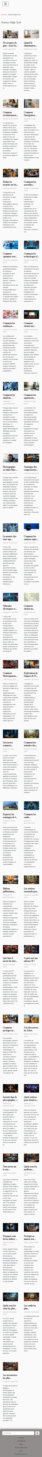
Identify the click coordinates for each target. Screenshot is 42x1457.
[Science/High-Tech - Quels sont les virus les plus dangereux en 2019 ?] (10, 1297)
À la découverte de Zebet (31, 1029)
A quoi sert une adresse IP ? (31, 959)
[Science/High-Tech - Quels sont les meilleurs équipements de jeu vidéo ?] (31, 1158)
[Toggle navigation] (5, 4)
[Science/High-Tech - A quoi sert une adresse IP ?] (31, 949)
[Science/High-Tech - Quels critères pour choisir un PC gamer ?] (31, 1088)
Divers (21, 1451)
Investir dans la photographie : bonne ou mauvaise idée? (10, 1101)
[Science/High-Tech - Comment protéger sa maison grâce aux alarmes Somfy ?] (10, 1019)
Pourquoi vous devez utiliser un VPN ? (10, 1239)
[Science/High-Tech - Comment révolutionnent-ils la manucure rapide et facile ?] (10, 103)
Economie (21, 1438)
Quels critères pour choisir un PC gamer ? (31, 1100)
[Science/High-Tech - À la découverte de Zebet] (31, 1019)
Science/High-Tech (21, 1447)
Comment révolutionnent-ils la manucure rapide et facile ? (10, 116)
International (21, 1441)
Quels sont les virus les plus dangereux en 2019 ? (9, 1310)
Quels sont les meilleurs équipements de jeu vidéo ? (31, 1171)
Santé (21, 1444)
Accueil (3, 15)
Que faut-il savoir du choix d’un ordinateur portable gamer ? (10, 962)
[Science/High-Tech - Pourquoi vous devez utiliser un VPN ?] (10, 1227)
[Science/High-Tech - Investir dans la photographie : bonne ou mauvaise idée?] (10, 1088)
